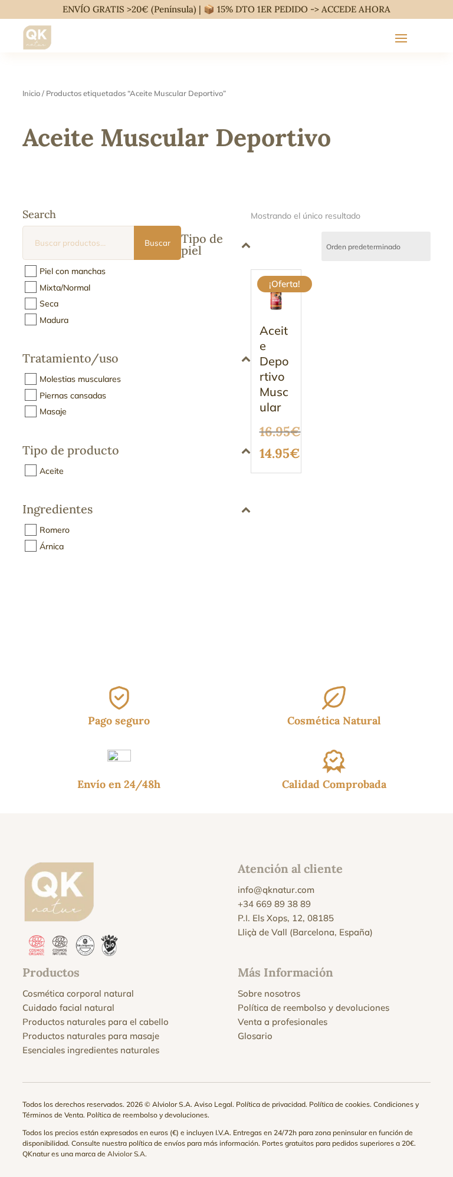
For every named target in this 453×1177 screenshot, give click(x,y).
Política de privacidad (271, 1104)
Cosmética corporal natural (78, 993)
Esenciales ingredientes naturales (90, 1050)
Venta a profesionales (282, 1021)
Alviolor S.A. (127, 1153)
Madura (54, 319)
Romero (55, 530)
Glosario (255, 1035)
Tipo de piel (202, 244)
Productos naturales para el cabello (95, 1021)
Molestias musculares (80, 379)
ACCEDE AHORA (355, 9)
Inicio (31, 93)
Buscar (157, 243)
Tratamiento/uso (70, 358)
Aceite (52, 470)
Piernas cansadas (73, 395)
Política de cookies (339, 1104)
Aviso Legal (213, 1104)
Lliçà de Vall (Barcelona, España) (305, 932)
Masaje (53, 411)
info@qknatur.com (276, 889)
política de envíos (157, 1143)
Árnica (52, 545)
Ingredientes (57, 509)
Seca (49, 303)
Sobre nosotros (269, 993)
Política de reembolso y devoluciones (313, 1007)
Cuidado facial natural (68, 1007)
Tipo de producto (70, 450)
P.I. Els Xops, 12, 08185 (286, 918)
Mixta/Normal (65, 287)
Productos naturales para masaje (90, 1035)
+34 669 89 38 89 (274, 903)
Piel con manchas (73, 271)
